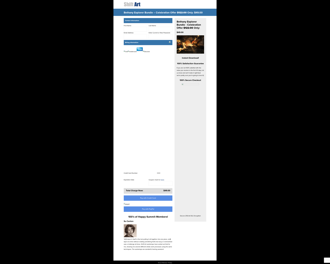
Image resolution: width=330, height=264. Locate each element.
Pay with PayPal (148, 209)
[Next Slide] (170, 239)
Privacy (170, 262)
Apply (162, 180)
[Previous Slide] (126, 239)
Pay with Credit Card (148, 198)
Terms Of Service (162, 262)
